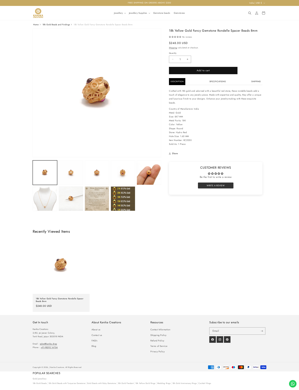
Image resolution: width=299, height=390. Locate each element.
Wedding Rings (164, 383)
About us (96, 329)
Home (36, 24)
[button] (119, 13)
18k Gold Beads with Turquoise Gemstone (66, 383)
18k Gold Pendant (126, 383)
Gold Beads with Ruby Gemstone (101, 383)
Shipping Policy (158, 335)
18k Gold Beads (40, 383)
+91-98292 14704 (49, 347)
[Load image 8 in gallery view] (97, 198)
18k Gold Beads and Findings (56, 24)
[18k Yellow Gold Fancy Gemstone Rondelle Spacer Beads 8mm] (61, 265)
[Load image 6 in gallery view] (45, 198)
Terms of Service (158, 346)
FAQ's (94, 340)
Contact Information (160, 329)
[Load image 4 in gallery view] (123, 172)
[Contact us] (293, 384)
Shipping (173, 47)
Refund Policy (157, 340)
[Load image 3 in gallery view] (97, 172)
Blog (94, 346)
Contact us (97, 335)
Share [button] (175, 153)
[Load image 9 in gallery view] (123, 198)
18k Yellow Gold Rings (145, 383)
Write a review (216, 185)
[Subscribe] (261, 331)
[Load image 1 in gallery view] (45, 172)
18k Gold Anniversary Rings (184, 383)
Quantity (172, 53)
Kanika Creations (57, 367)
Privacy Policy (157, 351)
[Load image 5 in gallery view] (149, 172)
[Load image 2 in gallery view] (71, 172)
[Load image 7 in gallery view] (71, 198)
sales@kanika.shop (48, 343)
